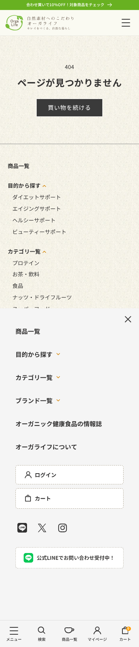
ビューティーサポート (39, 231)
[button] (125, 22)
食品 (17, 285)
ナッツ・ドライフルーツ (42, 297)
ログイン (45, 475)
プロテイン (25, 263)
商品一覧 (18, 166)
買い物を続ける (69, 107)
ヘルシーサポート (34, 220)
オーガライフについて (46, 446)
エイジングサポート (36, 208)
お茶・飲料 (25, 274)
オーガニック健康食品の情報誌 (58, 423)
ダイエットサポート (36, 197)
